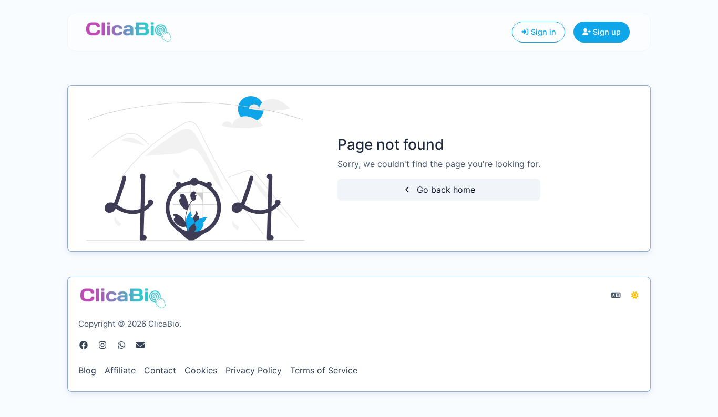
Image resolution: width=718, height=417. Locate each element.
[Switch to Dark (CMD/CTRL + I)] (635, 295)
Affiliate (120, 370)
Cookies (200, 370)
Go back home (444, 189)
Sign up (606, 31)
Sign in (542, 31)
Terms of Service (323, 370)
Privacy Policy (253, 370)
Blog (87, 370)
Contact (160, 370)
